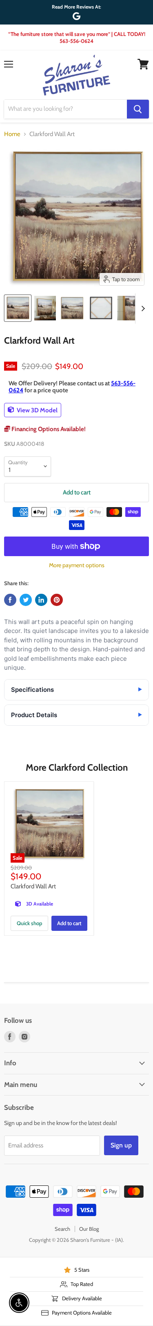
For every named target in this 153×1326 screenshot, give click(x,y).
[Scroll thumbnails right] (141, 308)
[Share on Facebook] (10, 600)
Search (62, 1228)
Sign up (121, 1145)
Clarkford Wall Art (33, 886)
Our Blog (89, 1228)
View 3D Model (37, 410)
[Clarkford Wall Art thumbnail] (17, 308)
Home (12, 134)
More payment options (76, 565)
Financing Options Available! (48, 429)
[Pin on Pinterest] (57, 600)
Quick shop (29, 923)
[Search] (138, 109)
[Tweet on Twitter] (26, 600)
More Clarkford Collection (77, 767)
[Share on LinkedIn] (41, 600)
